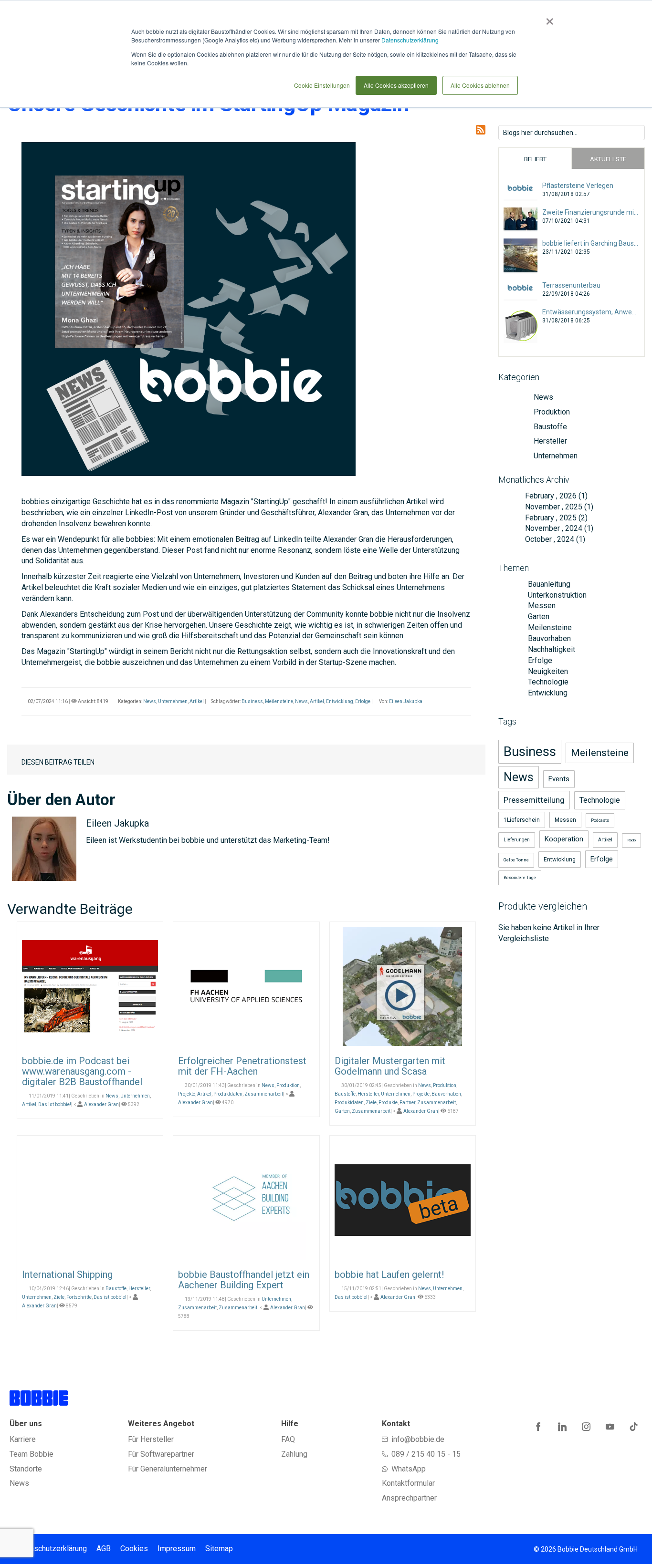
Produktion (288, 1085)
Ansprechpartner (409, 1497)
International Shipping (67, 1274)
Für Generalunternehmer (167, 1468)
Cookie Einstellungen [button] (322, 85)
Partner (407, 1102)
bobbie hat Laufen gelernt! (389, 1274)
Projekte (186, 1094)
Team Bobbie (31, 1454)
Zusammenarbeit (263, 1094)
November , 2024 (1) (556, 528)
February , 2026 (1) (553, 495)
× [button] (547, 18)
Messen (541, 605)
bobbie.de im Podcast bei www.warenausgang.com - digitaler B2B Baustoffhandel (82, 1071)
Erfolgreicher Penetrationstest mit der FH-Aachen (242, 1066)
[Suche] (637, 131)
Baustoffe (345, 1094)
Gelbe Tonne (516, 860)
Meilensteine (279, 701)
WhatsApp (408, 1468)
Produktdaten (227, 1094)
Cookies (134, 1548)
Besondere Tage (520, 877)
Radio (631, 840)
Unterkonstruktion (556, 595)
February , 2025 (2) (553, 517)
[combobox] (571, 132)
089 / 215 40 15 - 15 (426, 1454)
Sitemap (219, 1548)
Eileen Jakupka (405, 701)
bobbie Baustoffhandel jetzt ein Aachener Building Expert (243, 1280)
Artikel (196, 701)
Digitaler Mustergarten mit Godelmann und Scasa (390, 1066)
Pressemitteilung (534, 800)
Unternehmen (173, 701)
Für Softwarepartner (161, 1454)
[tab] (535, 158)
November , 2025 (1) (556, 506)
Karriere (23, 1439)
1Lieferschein (522, 820)
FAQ (288, 1439)
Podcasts (600, 820)
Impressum (177, 1548)
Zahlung (294, 1454)
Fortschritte (79, 1297)
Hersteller (368, 1094)
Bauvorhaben (446, 1094)
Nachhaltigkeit (550, 649)
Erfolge (362, 701)
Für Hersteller (151, 1439)
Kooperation (564, 839)
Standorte (26, 1468)
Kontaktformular (408, 1483)
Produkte (388, 1102)
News (149, 701)
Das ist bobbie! (54, 1104)
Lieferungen (517, 839)
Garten (342, 1111)
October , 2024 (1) (552, 539)
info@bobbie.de (417, 1439)
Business (252, 701)
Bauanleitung (548, 584)
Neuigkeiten (547, 671)
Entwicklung (339, 701)
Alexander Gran (101, 1104)
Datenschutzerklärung (410, 40)
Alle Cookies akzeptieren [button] (396, 85)
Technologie (547, 681)
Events (558, 779)
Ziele (371, 1102)
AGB (103, 1548)
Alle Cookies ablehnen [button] (480, 85)
